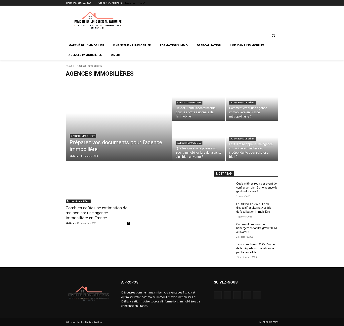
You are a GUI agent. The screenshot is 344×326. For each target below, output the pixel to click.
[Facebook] (254, 3)
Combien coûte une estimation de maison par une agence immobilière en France (96, 212)
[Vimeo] (270, 3)
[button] (273, 36)
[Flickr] (237, 295)
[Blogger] (218, 295)
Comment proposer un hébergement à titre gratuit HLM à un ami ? (256, 228)
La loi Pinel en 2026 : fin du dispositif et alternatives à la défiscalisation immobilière (254, 207)
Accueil (70, 65)
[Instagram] (259, 3)
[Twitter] (265, 3)
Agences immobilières (83, 136)
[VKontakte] (257, 295)
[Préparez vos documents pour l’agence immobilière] (119, 121)
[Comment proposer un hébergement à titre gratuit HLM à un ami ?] (223, 229)
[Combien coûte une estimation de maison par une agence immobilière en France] (98, 187)
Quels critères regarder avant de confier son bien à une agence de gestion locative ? (257, 187)
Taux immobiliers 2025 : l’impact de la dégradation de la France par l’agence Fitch (256, 248)
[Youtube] (276, 3)
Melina (70, 223)
